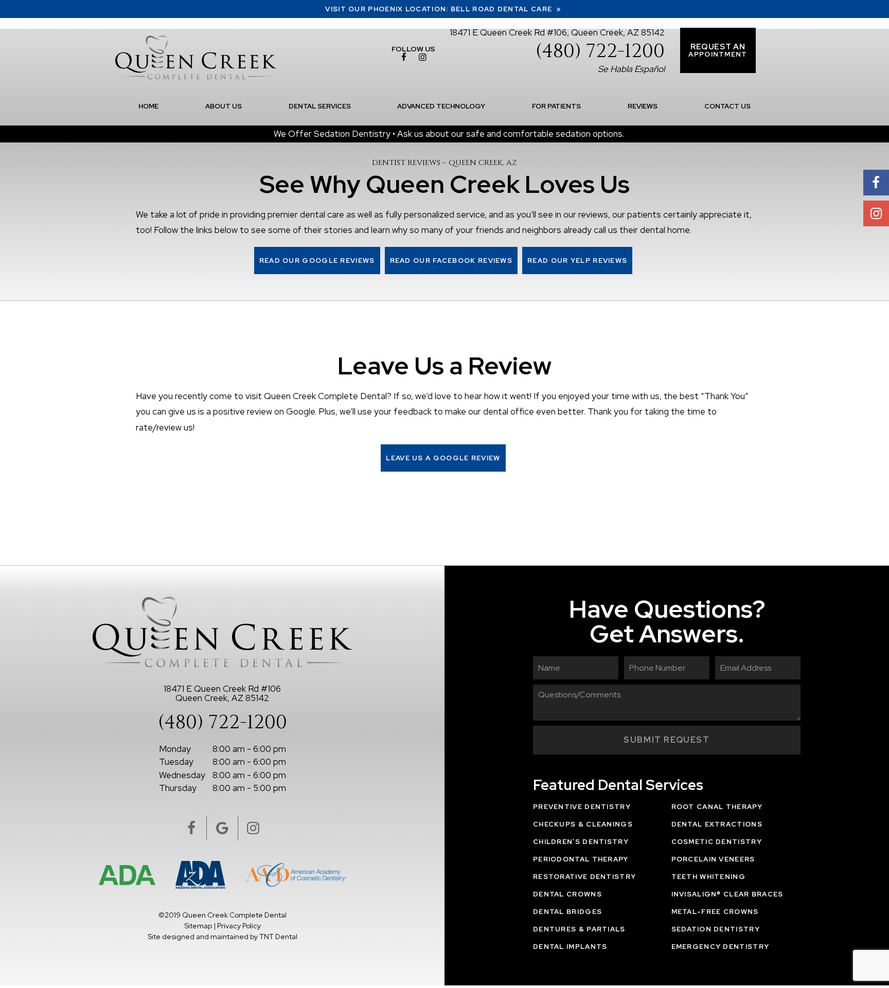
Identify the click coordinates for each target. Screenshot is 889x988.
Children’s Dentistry (581, 841)
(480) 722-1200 (600, 51)
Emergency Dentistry (720, 946)
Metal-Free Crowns (715, 911)
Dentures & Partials (579, 929)
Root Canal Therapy (716, 806)
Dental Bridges (567, 911)
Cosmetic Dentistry (716, 841)
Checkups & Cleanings (583, 824)
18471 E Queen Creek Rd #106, (557, 32)
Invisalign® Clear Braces (727, 894)
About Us (223, 106)
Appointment (717, 50)
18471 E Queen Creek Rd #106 (222, 693)
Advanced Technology (441, 106)
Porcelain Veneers (713, 859)
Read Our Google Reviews (317, 260)
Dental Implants (570, 946)
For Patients (556, 106)
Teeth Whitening (708, 876)
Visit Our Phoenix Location (439, 9)
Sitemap (198, 925)
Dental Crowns (567, 894)
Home (148, 106)
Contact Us (727, 106)
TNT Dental (278, 936)
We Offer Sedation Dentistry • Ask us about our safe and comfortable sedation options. (449, 133)
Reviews (642, 106)
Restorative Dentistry (584, 876)
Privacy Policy (239, 925)
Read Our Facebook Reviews (451, 260)
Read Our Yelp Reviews (577, 260)
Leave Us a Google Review (443, 458)
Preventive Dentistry (582, 806)
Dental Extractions (716, 824)
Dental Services (320, 106)
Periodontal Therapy (581, 859)
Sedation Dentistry (715, 929)
